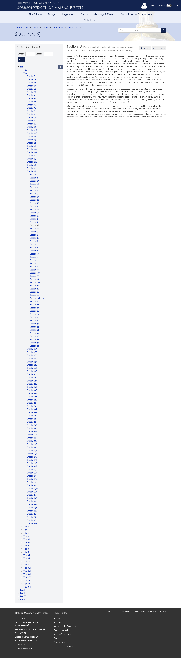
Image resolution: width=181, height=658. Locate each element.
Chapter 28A (32, 523)
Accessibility (59, 618)
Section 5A (34, 197)
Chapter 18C (32, 355)
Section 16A (35, 273)
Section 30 (34, 317)
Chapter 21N (32, 422)
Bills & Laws (35, 14)
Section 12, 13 (36, 260)
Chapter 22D (32, 441)
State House (90, 20)
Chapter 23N (32, 492)
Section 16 (34, 270)
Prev (156, 48)
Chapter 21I (32, 406)
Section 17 (34, 276)
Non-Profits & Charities (25, 641)
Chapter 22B (32, 434)
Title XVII (27, 571)
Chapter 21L (32, 415)
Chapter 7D (32, 108)
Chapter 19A (32, 362)
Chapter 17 (31, 168)
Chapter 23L (32, 485)
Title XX (27, 580)
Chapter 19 (31, 358)
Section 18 (34, 279)
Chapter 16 (31, 165)
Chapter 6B (32, 82)
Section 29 (34, 314)
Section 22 (34, 295)
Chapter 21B (32, 384)
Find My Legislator (62, 630)
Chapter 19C (32, 368)
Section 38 (34, 342)
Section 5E (34, 209)
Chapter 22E (32, 444)
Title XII (26, 555)
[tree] (39, 333)
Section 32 (34, 323)
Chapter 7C (32, 105)
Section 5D (34, 206)
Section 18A (35, 282)
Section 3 (34, 187)
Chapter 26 (32, 514)
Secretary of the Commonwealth (29, 629)
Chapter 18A (32, 349)
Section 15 (34, 266)
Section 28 (34, 311)
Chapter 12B (32, 133)
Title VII (26, 539)
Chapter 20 (32, 374)
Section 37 (34, 339)
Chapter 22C (32, 438)
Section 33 (34, 327)
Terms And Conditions (63, 646)
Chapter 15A (32, 149)
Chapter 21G (32, 400)
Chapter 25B (32, 507)
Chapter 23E (32, 463)
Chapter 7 (31, 95)
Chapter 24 (32, 495)
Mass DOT (19, 633)
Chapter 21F (32, 396)
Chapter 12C (32, 136)
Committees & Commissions (136, 14)
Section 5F (34, 212)
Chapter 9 (31, 114)
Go (22, 59)
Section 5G (35, 216)
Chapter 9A (32, 117)
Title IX (26, 545)
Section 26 (34, 301)
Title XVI (27, 568)
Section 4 (34, 190)
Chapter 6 (31, 76)
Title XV (27, 565)
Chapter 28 (32, 520)
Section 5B (34, 200)
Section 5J (34, 225)
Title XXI (27, 584)
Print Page (146, 48)
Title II (26, 73)
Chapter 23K (32, 482)
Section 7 (34, 244)
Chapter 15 (31, 146)
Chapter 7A (31, 98)
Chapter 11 (31, 124)
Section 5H (34, 219)
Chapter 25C (32, 511)
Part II (22, 590)
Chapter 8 (31, 111)
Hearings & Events (104, 14)
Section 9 (34, 251)
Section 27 (34, 304)
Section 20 (34, 289)
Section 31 (34, 320)
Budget (52, 14)
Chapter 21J (32, 409)
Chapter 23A (32, 450)
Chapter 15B (32, 152)
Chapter (21, 54)
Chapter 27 (31, 517)
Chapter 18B (32, 352)
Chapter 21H (32, 403)
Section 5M (35, 235)
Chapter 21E (32, 393)
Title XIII (27, 558)
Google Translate (22, 649)
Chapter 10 (31, 120)
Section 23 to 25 (37, 298)
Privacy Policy (60, 642)
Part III (23, 593)
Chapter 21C (32, 387)
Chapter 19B (32, 365)
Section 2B (34, 184)
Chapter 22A (32, 431)
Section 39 (34, 346)
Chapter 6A (32, 79)
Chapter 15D (32, 159)
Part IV (23, 596)
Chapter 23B (32, 453)
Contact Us (58, 638)
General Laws (21, 27)
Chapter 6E (32, 92)
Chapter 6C (32, 86)
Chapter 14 (31, 143)
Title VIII (27, 542)
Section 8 (34, 247)
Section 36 (34, 336)
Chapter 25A (32, 504)
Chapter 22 (32, 428)
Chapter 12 (31, 127)
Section (39, 54)
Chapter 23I (32, 476)
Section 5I (34, 222)
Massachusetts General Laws (66, 626)
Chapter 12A (32, 130)
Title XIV (27, 561)
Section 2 (34, 178)
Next (162, 48)
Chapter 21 (31, 377)
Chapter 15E (32, 162)
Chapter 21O (32, 425)
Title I (26, 70)
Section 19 (34, 285)
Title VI (26, 536)
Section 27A (35, 308)
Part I (22, 67)
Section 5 (34, 193)
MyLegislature (60, 622)
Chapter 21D (32, 390)
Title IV (26, 530)
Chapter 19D (32, 371)
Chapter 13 (31, 139)
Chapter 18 (31, 171)
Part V (23, 599)
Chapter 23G (32, 469)
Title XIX (27, 577)
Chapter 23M (32, 488)
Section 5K (34, 228)
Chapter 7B (32, 101)
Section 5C (34, 203)
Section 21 (34, 292)
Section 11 (34, 257)
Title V (26, 533)
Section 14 (34, 263)
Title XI (26, 552)
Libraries (19, 645)
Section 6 (34, 241)
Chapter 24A (32, 498)
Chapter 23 (32, 447)
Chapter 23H (32, 473)
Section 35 (34, 333)
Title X (26, 549)
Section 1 (34, 174)
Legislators (68, 14)
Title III (26, 526)
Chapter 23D (32, 460)
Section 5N (34, 238)
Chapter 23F (32, 466)
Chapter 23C (32, 457)
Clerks (84, 14)
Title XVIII (27, 574)
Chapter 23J (32, 479)
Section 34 (34, 330)
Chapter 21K (32, 412)
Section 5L (34, 231)
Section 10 (34, 254)
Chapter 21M (32, 419)
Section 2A (34, 181)
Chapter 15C (32, 155)
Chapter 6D (32, 89)
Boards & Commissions (25, 637)
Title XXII (27, 587)
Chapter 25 (31, 501)
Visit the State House (62, 634)
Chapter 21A (32, 381)
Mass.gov (19, 618)
